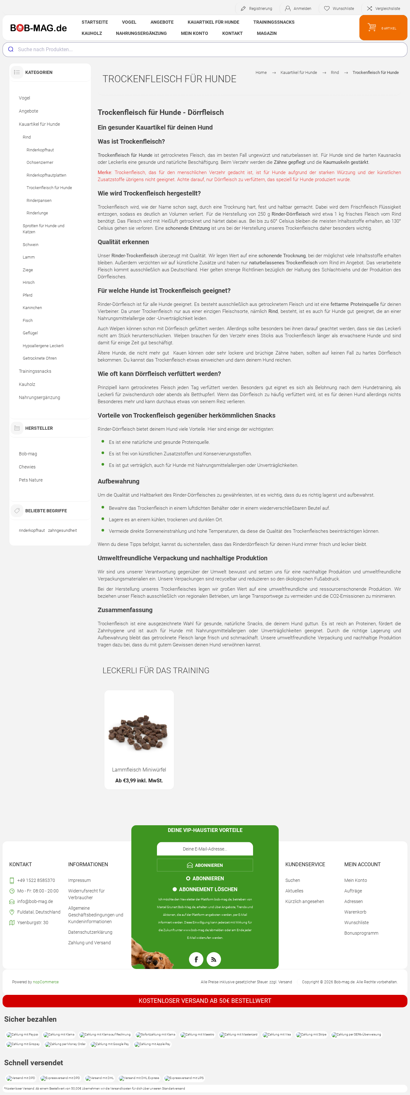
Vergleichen (160, 743)
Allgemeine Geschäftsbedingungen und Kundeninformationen (95, 915)
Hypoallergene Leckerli (43, 345)
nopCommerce (46, 982)
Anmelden (302, 8)
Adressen (353, 901)
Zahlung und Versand (89, 942)
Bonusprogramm (361, 933)
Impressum (79, 880)
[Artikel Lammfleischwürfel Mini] (139, 740)
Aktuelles (294, 890)
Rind (27, 137)
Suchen (292, 880)
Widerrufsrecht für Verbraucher (86, 894)
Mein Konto (194, 33)
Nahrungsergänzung (141, 33)
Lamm (29, 257)
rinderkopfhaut (32, 530)
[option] (139, 740)
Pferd (27, 295)
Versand (285, 982)
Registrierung (260, 8)
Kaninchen (32, 307)
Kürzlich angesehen (304, 901)
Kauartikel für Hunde (213, 22)
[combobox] (205, 49)
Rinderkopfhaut (40, 150)
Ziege (28, 270)
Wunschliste (356, 922)
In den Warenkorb (132, 743)
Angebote (162, 22)
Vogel (129, 22)
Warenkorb (355, 912)
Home (261, 72)
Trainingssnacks (274, 22)
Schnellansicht (117, 743)
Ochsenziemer (40, 162)
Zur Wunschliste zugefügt (146, 743)
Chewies (27, 466)
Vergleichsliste (387, 8)
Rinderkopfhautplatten (46, 175)
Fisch (28, 320)
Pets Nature (31, 480)
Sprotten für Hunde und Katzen (43, 229)
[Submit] (10, 50)
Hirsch (29, 282)
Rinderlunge (37, 213)
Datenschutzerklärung (90, 932)
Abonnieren (208, 878)
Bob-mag (28, 453)
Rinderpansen (39, 200)
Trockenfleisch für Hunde (49, 187)
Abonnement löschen (208, 889)
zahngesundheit (62, 530)
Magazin (267, 33)
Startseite (95, 22)
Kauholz (92, 33)
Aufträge (353, 890)
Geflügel (30, 333)
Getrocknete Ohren (40, 358)
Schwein (30, 244)
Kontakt (232, 33)
